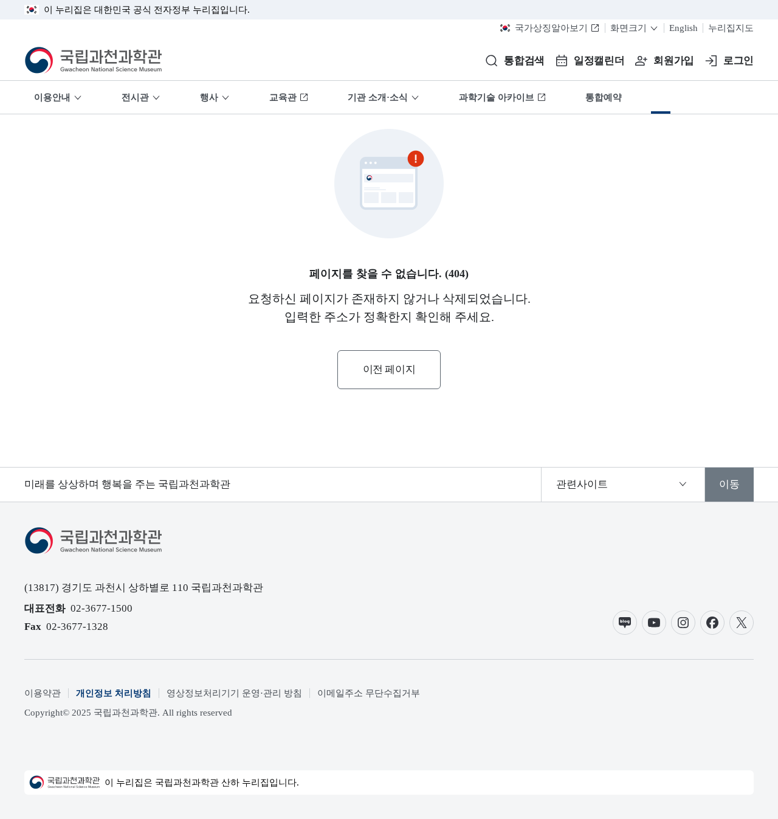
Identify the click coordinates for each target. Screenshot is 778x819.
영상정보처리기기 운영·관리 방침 (234, 693)
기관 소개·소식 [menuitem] (378, 97)
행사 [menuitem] (209, 97)
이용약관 (42, 693)
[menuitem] (660, 97)
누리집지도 (731, 28)
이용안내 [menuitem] (52, 97)
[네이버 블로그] (625, 622)
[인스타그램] (683, 622)
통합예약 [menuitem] (603, 97)
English (683, 28)
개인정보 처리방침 (113, 693)
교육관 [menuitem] (283, 97)
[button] (514, 60)
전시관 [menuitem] (135, 97)
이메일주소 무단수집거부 (368, 693)
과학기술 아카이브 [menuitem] (496, 97)
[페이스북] (712, 622)
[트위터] (741, 622)
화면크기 (628, 28)
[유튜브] (654, 622)
